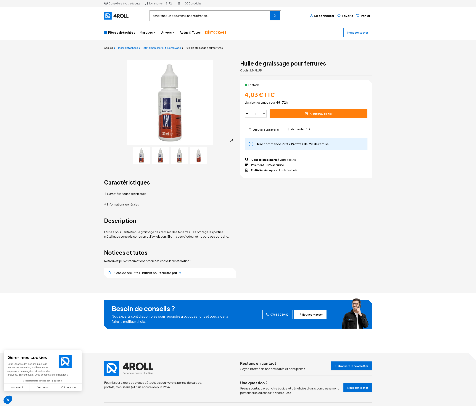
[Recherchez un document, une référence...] (275, 15)
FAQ (288, 393)
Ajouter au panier (321, 113)
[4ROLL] (124, 16)
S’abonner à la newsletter (351, 366)
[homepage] (158, 368)
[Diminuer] (247, 113)
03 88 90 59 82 (279, 314)
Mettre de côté (300, 129)
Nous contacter (357, 32)
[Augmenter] (264, 113)
